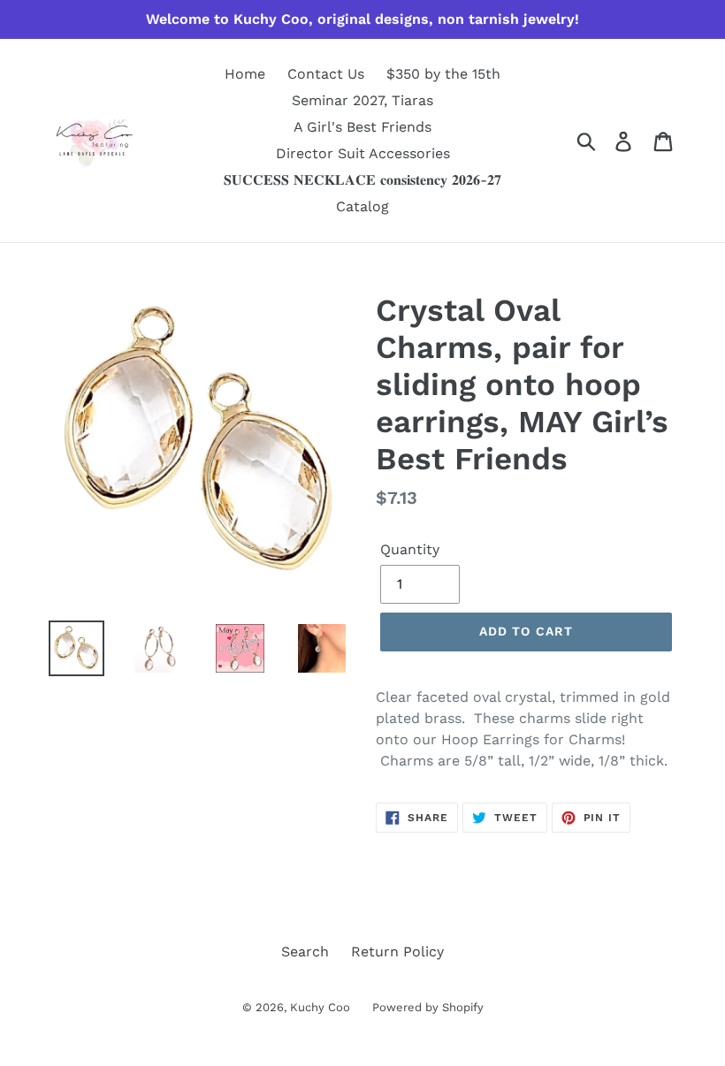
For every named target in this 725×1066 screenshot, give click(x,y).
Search (305, 951)
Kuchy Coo (320, 1007)
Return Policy (397, 951)
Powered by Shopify (428, 1007)
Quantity (409, 549)
